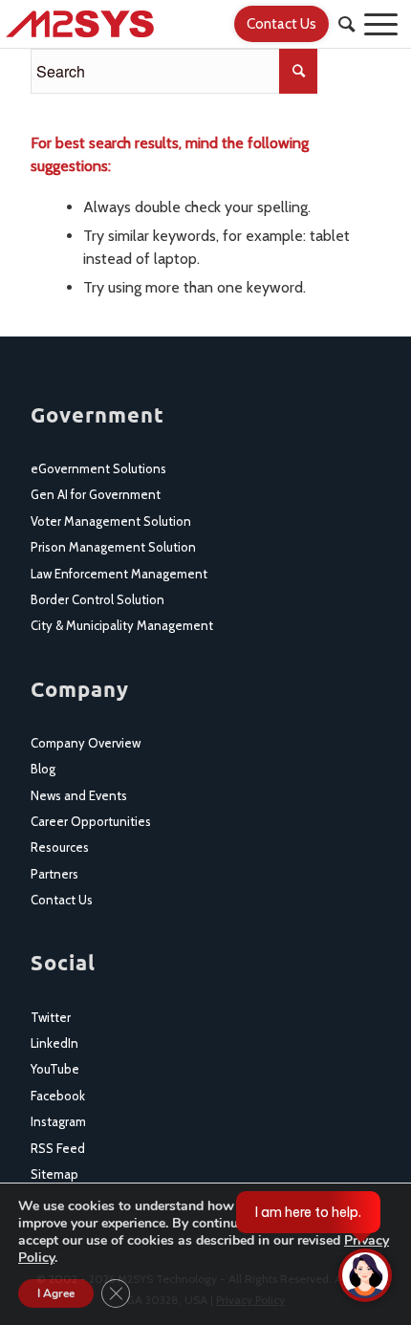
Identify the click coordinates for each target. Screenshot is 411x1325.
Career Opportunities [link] (91, 821)
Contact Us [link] (62, 899)
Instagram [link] (58, 1121)
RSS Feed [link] (58, 1148)
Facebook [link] (58, 1095)
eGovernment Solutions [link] (98, 468)
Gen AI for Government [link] (96, 494)
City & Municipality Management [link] (122, 625)
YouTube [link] (55, 1068)
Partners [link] (54, 873)
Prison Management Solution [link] (113, 546)
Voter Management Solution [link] (111, 521)
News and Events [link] (79, 795)
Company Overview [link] (86, 742)
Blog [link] (43, 768)
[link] (165, 24)
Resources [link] (60, 847)
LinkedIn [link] (54, 1043)
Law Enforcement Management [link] (119, 573)
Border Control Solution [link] (97, 599)
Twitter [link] (51, 1017)
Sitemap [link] (54, 1174)
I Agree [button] (56, 1293)
